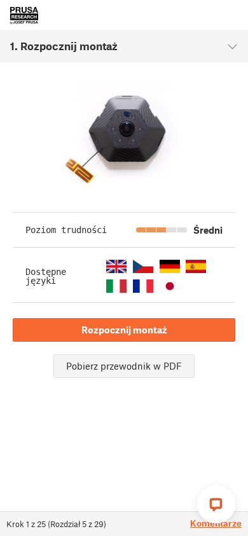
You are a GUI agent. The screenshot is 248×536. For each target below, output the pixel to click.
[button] (116, 266)
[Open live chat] (216, 504)
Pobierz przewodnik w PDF (124, 366)
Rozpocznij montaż (124, 329)
